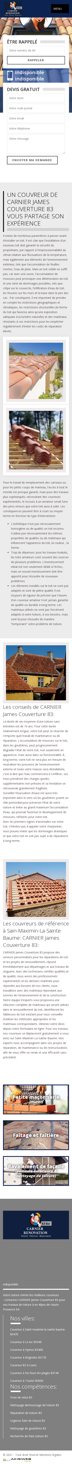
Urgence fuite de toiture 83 (27, 1420)
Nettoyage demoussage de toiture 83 (34, 1405)
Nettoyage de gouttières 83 (28, 1428)
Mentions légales (50, 1455)
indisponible (29, 72)
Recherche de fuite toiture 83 (29, 1436)
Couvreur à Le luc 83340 (26, 1342)
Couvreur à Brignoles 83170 (28, 1357)
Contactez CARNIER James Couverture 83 (31, 1300)
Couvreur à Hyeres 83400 (26, 1350)
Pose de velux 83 (21, 1397)
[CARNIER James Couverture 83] (13, 8)
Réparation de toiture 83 (26, 1413)
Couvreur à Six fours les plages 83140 (34, 1373)
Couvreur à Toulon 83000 (26, 1381)
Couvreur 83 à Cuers (23, 1365)
